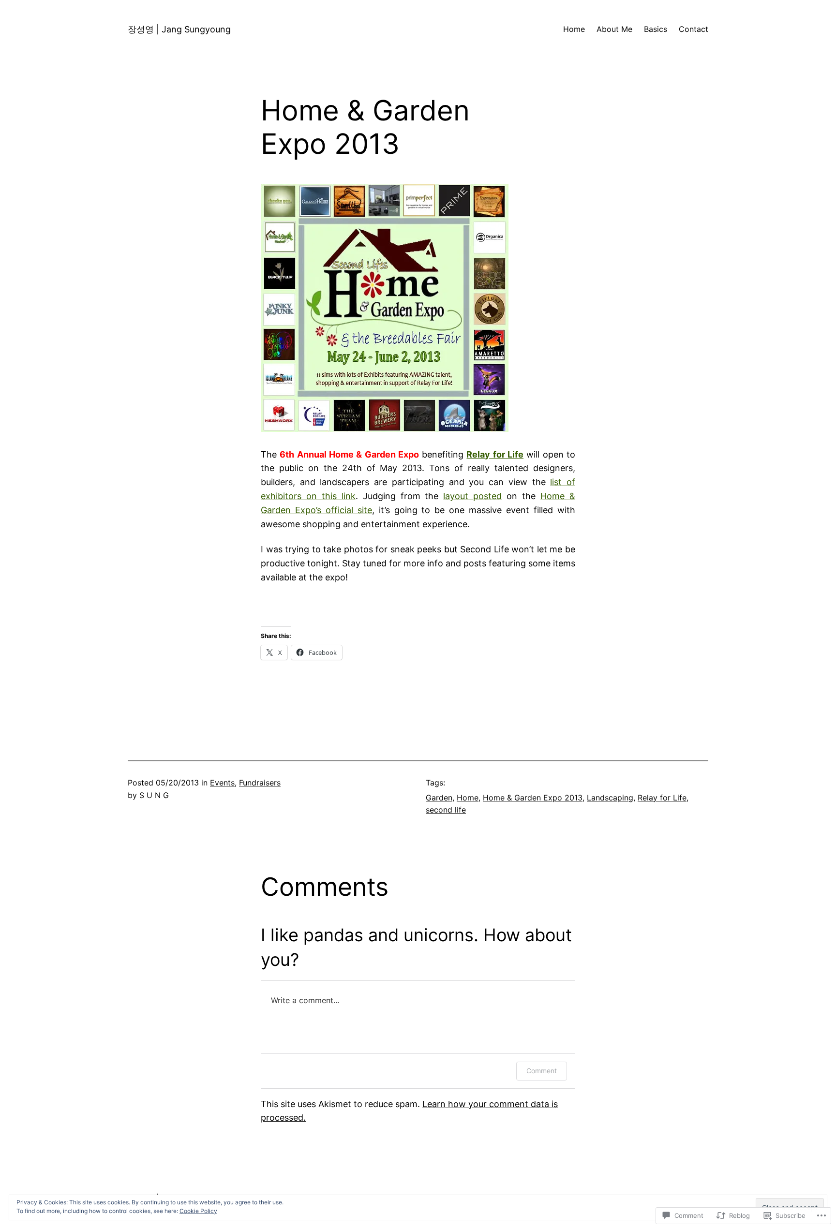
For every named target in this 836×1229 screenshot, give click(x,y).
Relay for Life (662, 797)
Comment (541, 1070)
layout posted (472, 496)
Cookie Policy (198, 1210)
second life (446, 809)
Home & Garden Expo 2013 (532, 797)
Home (467, 797)
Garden (439, 797)
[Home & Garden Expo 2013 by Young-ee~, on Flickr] (384, 429)
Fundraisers (260, 782)
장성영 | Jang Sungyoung (179, 29)
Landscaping (610, 797)
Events (222, 782)
